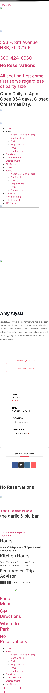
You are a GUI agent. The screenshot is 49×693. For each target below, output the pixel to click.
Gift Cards (10, 164)
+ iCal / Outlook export (25, 369)
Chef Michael (17, 138)
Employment (17, 144)
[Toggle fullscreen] (7, 688)
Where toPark (9, 626)
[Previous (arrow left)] (2, 692)
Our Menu (10, 154)
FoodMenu (6, 601)
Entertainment (12, 160)
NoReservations (13, 639)
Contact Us (17, 151)
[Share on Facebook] (15, 465)
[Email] (33, 465)
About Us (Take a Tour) (23, 134)
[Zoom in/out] (2, 688)
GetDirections (10, 613)
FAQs (13, 147)
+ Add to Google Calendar (25, 361)
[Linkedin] (27, 465)
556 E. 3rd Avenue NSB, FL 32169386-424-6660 (19, 50)
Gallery (14, 141)
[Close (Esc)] (18, 688)
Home (8, 128)
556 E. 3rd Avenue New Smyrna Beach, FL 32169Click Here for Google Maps (15, 525)
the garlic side (21, 433)
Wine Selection (13, 157)
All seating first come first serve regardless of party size (22, 76)
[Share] (13, 688)
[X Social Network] (21, 465)
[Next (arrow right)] (7, 692)
